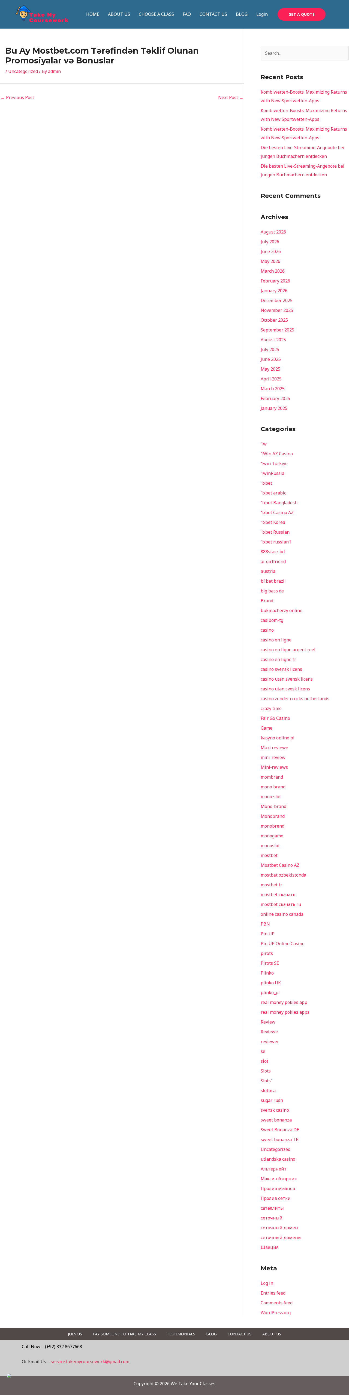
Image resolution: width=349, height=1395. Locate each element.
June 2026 (271, 251)
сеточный (271, 1218)
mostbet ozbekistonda (283, 875)
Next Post (230, 97)
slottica (268, 1090)
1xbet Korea (273, 522)
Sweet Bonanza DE (280, 1130)
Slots (266, 1071)
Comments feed (277, 1303)
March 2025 (273, 389)
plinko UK (271, 983)
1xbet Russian (275, 532)
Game (266, 728)
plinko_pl (270, 992)
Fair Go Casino (275, 718)
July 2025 (270, 349)
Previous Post (17, 97)
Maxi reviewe (274, 748)
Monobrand (273, 816)
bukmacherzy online (281, 610)
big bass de (272, 591)
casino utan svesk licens (285, 689)
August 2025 (273, 340)
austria (268, 571)
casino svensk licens (281, 669)
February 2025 (275, 398)
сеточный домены (281, 1237)
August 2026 (273, 232)
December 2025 (277, 300)
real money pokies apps (285, 1012)
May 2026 (270, 261)
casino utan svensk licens (287, 679)
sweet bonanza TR (280, 1139)
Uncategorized (23, 71)
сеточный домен (279, 1228)
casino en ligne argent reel (288, 650)
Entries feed (273, 1293)
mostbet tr (271, 885)
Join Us (75, 1333)
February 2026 (275, 281)
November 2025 (277, 310)
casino (267, 630)
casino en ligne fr (278, 659)
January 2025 (274, 408)
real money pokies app (284, 1002)
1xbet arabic (273, 493)
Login (262, 14)
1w (264, 444)
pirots (267, 953)
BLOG (242, 14)
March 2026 (273, 271)
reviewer (270, 1041)
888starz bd (273, 552)
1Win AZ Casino (277, 454)
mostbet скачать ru (281, 904)
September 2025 (277, 330)
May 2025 (270, 369)
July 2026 (270, 242)
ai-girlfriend (273, 561)
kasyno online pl (277, 738)
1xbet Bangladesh (279, 503)
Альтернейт (274, 1169)
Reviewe (269, 1032)
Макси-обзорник (279, 1179)
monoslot (270, 846)
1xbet (266, 483)
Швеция (269, 1247)
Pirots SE (270, 963)
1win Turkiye (274, 463)
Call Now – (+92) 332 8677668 (52, 1347)
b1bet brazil (273, 581)
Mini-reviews (274, 767)
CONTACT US (213, 14)
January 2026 (274, 291)
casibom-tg (272, 620)
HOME (92, 14)
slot (264, 1061)
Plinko (267, 973)
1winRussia (272, 473)
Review (268, 1022)
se (263, 1051)
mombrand (272, 777)
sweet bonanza (276, 1120)
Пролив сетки (276, 1198)
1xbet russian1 (276, 542)
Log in (267, 1283)
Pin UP (268, 934)
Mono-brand (273, 806)
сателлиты (272, 1208)
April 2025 (271, 379)
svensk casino (275, 1110)
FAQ (187, 14)
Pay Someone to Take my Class (124, 1333)
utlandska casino (278, 1159)
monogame (272, 836)
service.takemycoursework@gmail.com (90, 1362)
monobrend (272, 826)
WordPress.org (276, 1313)
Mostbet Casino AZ (280, 865)
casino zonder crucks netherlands (295, 699)
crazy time (271, 708)
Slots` (266, 1081)
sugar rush (272, 1100)
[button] (302, 14)
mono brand (273, 787)
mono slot (271, 797)
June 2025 (271, 359)
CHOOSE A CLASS (156, 14)
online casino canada (282, 914)
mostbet (269, 855)
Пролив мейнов (278, 1188)
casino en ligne (276, 640)
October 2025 (274, 320)
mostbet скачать (278, 895)
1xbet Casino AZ (277, 512)
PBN (265, 924)
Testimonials (181, 1333)
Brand (267, 601)
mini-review (273, 757)
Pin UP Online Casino (283, 944)
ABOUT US (119, 14)
